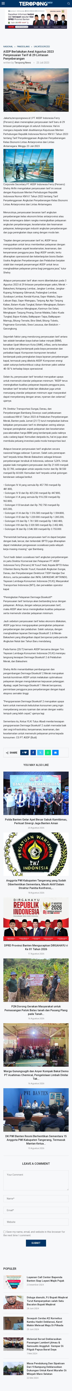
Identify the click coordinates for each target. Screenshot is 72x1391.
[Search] (68, 3)
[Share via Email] (55, 752)
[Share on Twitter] (40, 752)
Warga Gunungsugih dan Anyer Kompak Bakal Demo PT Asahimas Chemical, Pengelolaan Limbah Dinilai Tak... (36, 1075)
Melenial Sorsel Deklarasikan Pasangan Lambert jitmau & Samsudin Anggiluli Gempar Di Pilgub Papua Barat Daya (45, 1344)
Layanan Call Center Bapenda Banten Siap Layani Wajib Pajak (45, 1279)
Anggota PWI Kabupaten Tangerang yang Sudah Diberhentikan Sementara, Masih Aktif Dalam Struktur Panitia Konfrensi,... (36, 884)
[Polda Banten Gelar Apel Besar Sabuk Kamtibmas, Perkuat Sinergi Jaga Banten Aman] (36, 793)
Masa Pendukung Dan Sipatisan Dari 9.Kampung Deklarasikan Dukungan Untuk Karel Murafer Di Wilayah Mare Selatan (46, 1368)
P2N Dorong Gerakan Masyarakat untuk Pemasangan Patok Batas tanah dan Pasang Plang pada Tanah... (36, 1010)
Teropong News (22, 62)
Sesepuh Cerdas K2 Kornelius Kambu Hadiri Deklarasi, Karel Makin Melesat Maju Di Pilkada (45, 1322)
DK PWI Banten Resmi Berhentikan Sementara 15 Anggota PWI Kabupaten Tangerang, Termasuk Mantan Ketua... (36, 1140)
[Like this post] (25, 752)
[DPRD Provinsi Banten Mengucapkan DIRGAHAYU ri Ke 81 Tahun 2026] (36, 919)
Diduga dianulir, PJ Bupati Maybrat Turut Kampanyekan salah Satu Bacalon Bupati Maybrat (47, 1301)
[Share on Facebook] (33, 752)
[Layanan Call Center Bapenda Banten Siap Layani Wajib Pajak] (13, 1282)
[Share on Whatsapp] (48, 752)
